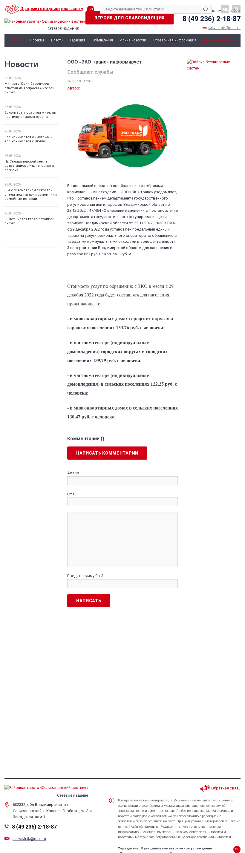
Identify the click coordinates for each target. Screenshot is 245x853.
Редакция (77, 40)
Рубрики (16, 40)
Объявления (102, 40)
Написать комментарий (107, 453)
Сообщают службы (90, 72)
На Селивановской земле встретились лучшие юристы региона (29, 166)
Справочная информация (174, 40)
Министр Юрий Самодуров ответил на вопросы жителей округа (29, 88)
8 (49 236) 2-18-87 (212, 19)
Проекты (37, 40)
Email (71, 494)
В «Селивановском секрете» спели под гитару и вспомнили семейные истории (30, 194)
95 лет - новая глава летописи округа (29, 221)
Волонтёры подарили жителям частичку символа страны (30, 115)
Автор (73, 473)
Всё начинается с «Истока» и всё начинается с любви (28, 139)
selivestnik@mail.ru (224, 28)
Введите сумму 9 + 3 (85, 576)
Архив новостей (133, 40)
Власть (56, 40)
